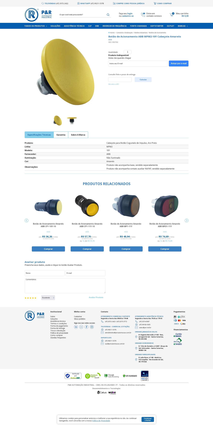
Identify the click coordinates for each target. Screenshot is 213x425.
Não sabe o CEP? (113, 84)
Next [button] (186, 220)
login (129, 13)
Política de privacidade (59, 333)
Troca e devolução (57, 330)
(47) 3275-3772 (122, 321)
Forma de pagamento (59, 326)
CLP (89, 26)
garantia (60, 134)
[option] (54, 3)
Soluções (55, 26)
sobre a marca (78, 134)
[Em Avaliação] (144, 376)
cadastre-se (128, 16)
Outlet (170, 26)
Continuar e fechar (147, 419)
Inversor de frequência (114, 26)
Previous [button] (26, 220)
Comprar (48, 249)
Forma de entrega (57, 328)
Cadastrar (78, 316)
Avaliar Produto (96, 297)
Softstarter (156, 26)
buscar (108, 15)
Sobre (52, 316)
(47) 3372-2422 (110, 321)
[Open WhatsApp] (207, 419)
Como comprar (56, 335)
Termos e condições (58, 323)
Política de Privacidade (101, 420)
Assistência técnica (57, 321)
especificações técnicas (39, 134)
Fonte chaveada (138, 26)
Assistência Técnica (74, 26)
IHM (97, 26)
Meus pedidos (79, 319)
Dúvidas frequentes (58, 337)
